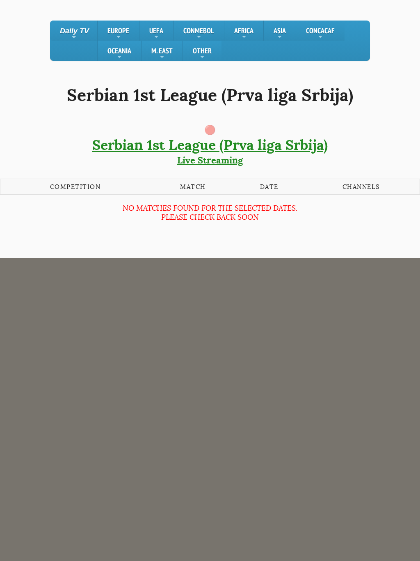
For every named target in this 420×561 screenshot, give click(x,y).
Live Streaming (210, 151)
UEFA (156, 33)
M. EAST (162, 53)
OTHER (202, 53)
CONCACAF (320, 33)
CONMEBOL (198, 33)
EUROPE (118, 33)
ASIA (280, 33)
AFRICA (243, 33)
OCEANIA (119, 53)
